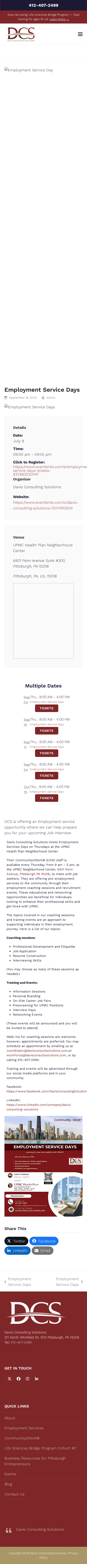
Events (10, 1474)
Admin (50, 397)
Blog (8, 1484)
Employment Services (24, 1428)
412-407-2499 (43, 5)
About (9, 1418)
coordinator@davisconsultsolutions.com (37, 1051)
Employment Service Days (47, 701)
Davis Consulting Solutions (40, 1529)
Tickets (46, 708)
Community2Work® (21, 1438)
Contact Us (14, 1494)
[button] (80, 34)
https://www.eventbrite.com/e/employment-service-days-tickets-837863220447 (43, 470)
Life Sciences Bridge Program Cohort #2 (40, 1448)
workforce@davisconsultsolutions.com (36, 1055)
